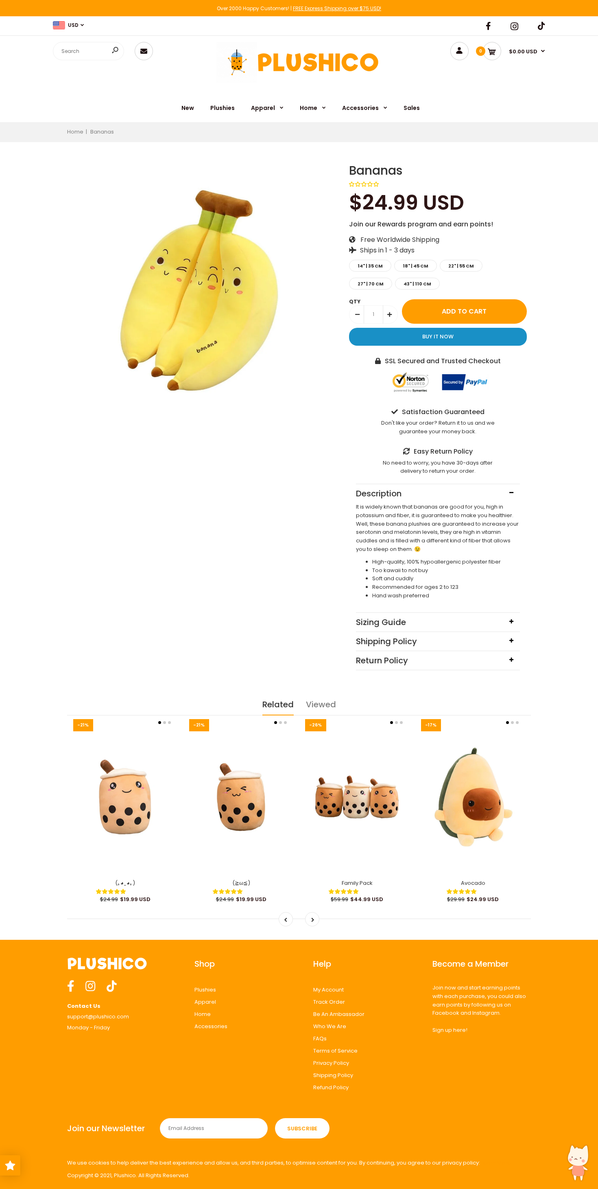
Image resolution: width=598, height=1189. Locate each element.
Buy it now (438, 336)
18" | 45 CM (415, 266)
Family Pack (357, 883)
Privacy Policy (331, 1063)
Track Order (329, 1002)
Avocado (473, 883)
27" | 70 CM (371, 284)
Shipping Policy (333, 1075)
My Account (328, 990)
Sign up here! (449, 1030)
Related (278, 704)
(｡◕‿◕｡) (125, 883)
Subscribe (302, 1128)
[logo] (238, 82)
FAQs (320, 1038)
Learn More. (496, 1163)
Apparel (205, 1002)
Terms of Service (335, 1051)
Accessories (210, 1026)
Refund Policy (331, 1087)
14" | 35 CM (370, 266)
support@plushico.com (98, 1016)
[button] (365, 184)
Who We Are (329, 1026)
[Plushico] (318, 77)
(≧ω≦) (241, 883)
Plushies (205, 990)
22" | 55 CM (461, 266)
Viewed (321, 704)
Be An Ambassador (338, 1014)
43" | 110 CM (417, 284)
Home (202, 1014)
